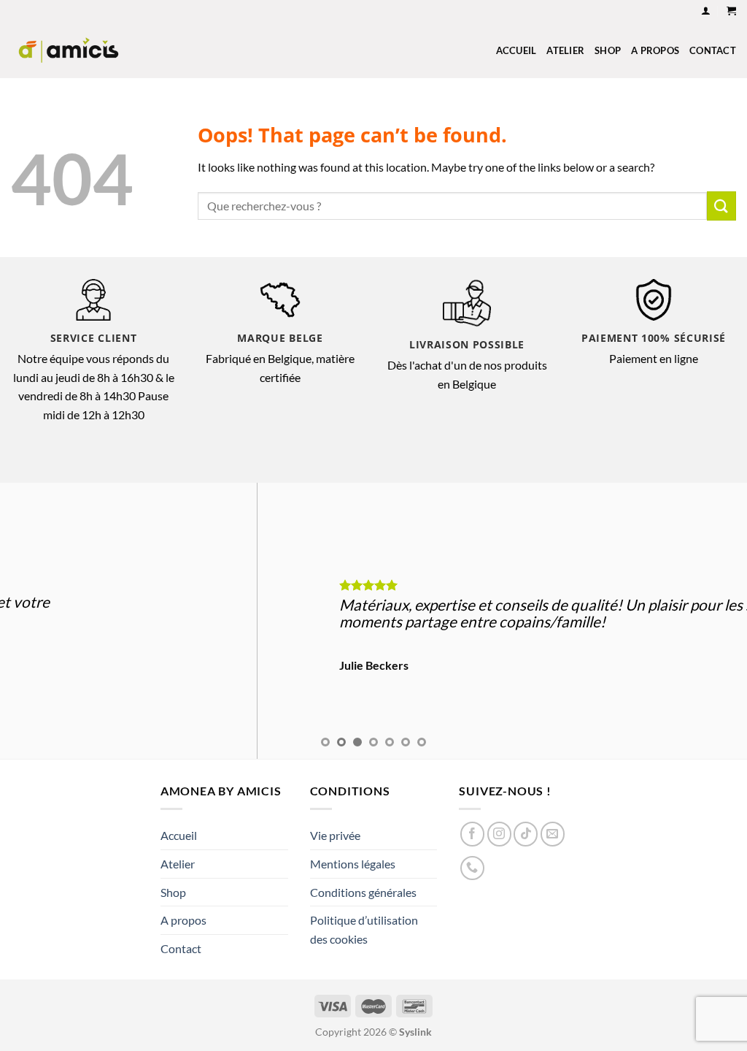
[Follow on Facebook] (472, 834)
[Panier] (731, 10)
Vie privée (335, 835)
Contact (712, 50)
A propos (655, 50)
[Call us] (472, 868)
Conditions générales (363, 892)
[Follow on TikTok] (526, 834)
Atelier (565, 50)
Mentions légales (352, 864)
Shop (608, 50)
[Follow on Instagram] (499, 834)
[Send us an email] (553, 834)
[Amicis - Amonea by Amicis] (68, 50)
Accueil (516, 50)
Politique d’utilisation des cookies (364, 929)
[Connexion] (706, 10)
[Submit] (721, 205)
